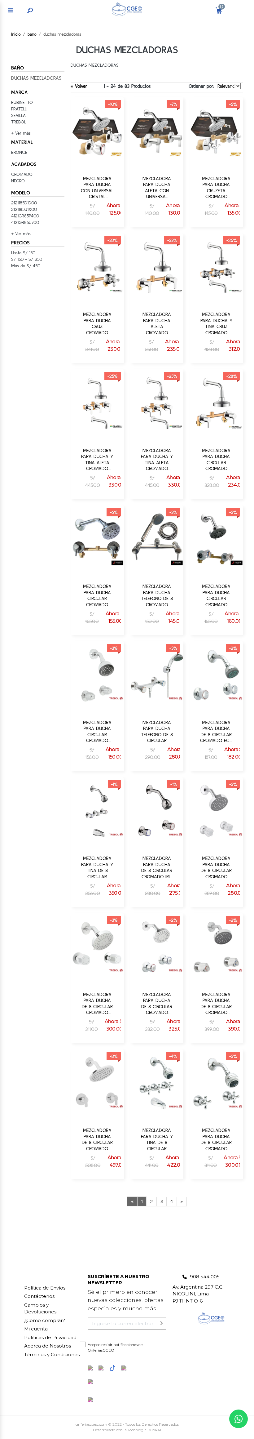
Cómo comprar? (44, 1320)
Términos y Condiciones (52, 1354)
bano (32, 34)
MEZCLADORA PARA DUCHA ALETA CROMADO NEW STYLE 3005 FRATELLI (157, 324)
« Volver (79, 86)
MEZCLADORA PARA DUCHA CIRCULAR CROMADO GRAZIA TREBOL (97, 732)
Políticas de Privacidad (50, 1337)
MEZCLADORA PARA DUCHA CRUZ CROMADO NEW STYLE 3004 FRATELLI (97, 324)
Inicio (16, 34)
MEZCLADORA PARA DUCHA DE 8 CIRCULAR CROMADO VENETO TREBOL (97, 1140)
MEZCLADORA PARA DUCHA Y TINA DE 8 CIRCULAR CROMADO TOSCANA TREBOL (157, 1140)
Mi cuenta (36, 1329)
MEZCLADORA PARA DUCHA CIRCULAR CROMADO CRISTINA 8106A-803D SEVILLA (97, 596)
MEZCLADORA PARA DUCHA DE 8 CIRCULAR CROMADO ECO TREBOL (216, 732)
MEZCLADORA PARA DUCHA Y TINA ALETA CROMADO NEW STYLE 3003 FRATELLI (157, 460)
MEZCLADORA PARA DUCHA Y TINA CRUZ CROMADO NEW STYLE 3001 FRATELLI (216, 324)
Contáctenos (39, 1296)
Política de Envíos (44, 1288)
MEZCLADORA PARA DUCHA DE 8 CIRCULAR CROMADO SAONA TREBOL (97, 1004)
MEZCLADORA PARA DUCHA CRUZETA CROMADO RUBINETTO (216, 188)
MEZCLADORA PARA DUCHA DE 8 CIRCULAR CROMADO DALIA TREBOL (216, 868)
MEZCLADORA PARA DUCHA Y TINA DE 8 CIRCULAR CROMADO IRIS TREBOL (97, 868)
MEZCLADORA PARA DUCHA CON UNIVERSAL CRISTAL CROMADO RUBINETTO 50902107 (97, 188)
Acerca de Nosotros (47, 1346)
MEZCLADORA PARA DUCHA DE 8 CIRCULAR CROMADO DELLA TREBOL (156, 1004)
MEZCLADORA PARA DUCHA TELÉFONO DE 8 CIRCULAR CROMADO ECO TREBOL (157, 732)
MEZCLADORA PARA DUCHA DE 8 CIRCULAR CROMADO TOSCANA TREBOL (216, 1140)
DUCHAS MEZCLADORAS (36, 78)
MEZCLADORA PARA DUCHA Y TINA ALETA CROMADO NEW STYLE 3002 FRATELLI (97, 460)
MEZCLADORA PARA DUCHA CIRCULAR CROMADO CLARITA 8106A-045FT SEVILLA (216, 596)
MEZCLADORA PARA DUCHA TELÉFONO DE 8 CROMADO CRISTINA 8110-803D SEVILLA (157, 596)
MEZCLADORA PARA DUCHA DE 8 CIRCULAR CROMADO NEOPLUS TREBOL (216, 1004)
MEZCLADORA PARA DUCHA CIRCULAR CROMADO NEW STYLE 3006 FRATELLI (216, 460)
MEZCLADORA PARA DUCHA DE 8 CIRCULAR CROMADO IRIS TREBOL (156, 868)
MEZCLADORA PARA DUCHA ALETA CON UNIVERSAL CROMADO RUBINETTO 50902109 (156, 188)
